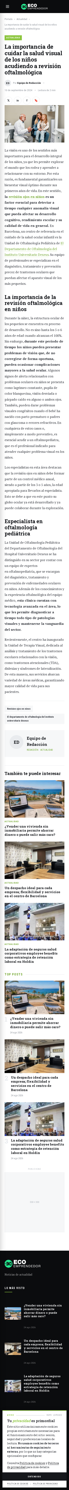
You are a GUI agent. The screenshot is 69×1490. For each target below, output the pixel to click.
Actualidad (21, 19)
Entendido (34, 1476)
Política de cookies (32, 1463)
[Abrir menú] (7, 6)
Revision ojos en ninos (18, 708)
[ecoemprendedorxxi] (34, 6)
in (17, 100)
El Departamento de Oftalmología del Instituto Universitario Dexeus (34, 249)
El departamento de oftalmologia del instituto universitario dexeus (30, 718)
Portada (8, 19)
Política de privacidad (45, 1484)
